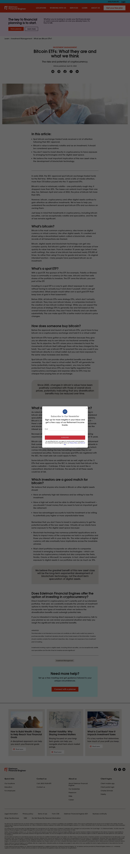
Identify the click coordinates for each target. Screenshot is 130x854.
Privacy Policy (73, 443)
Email (46, 429)
